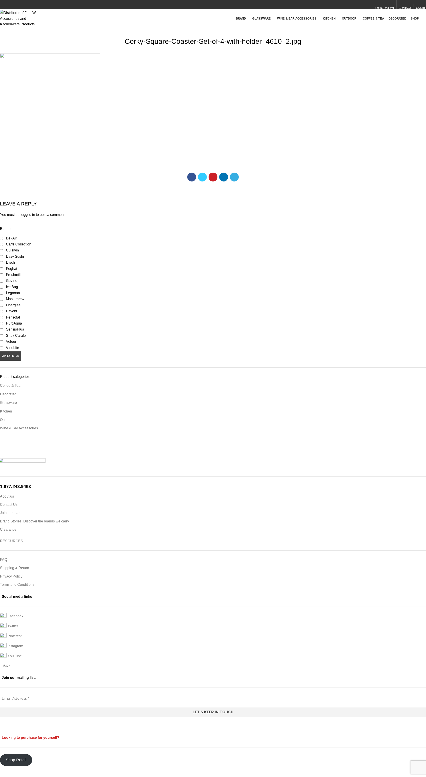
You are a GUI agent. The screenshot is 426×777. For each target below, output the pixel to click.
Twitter (12, 626)
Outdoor (6, 420)
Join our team (10, 513)
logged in (27, 215)
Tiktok (5, 665)
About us (7, 496)
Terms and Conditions (17, 584)
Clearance (8, 529)
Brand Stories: (11, 521)
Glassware (8, 402)
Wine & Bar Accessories (19, 428)
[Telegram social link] (23, 5)
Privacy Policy (11, 576)
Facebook (15, 616)
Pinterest (14, 636)
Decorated (8, 394)
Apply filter (10, 356)
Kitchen (6, 411)
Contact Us (9, 504)
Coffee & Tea (10, 385)
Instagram (15, 646)
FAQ (3, 560)
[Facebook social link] (2, 5)
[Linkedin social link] (17, 5)
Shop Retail (16, 760)
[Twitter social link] (7, 5)
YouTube (14, 656)
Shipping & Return (14, 568)
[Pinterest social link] (12, 5)
